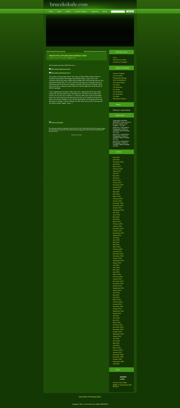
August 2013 (117, 263)
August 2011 (117, 313)
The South (116, 89)
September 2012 (118, 288)
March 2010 (117, 348)
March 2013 (117, 274)
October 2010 (117, 332)
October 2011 (117, 309)
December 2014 (118, 228)
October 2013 (117, 258)
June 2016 (116, 189)
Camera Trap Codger (120, 382)
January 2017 (117, 182)
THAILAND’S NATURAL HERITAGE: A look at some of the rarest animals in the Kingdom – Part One (122, 123)
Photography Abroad (119, 78)
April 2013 (116, 272)
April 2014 (116, 244)
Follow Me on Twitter (119, 60)
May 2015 (116, 217)
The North (116, 85)
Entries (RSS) (83, 396)
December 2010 (118, 327)
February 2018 (118, 169)
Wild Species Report (119, 98)
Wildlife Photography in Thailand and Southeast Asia (68, 3)
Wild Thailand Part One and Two (56, 51)
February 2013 (118, 276)
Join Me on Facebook (120, 62)
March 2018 (117, 166)
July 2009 (116, 364)
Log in (115, 57)
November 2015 (118, 205)
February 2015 (118, 224)
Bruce (69, 57)
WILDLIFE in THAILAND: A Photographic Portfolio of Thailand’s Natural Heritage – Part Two (121, 137)
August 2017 (117, 171)
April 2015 (116, 219)
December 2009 (118, 354)
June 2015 (116, 215)
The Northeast (117, 87)
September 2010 (118, 334)
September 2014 (118, 233)
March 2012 (117, 299)
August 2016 (117, 187)
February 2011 (117, 325)
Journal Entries (118, 76)
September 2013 (118, 260)
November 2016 (118, 185)
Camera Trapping (118, 73)
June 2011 (116, 318)
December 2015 (118, 203)
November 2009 (118, 357)
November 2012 (118, 283)
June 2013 (116, 267)
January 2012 (117, 304)
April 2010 (116, 345)
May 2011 (116, 320)
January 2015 (117, 226)
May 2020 (116, 157)
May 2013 (116, 270)
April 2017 (116, 178)
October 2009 (117, 359)
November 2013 (118, 256)
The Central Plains (119, 82)
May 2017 (116, 176)
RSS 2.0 (81, 129)
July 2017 (116, 173)
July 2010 (116, 338)
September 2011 (118, 311)
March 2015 (117, 221)
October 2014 (117, 231)
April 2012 (116, 297)
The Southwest (118, 94)
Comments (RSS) (95, 396)
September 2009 (118, 361)
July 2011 (116, 315)
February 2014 (118, 249)
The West (116, 96)
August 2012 (117, 290)
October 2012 (117, 286)
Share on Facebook (57, 122)
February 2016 (118, 198)
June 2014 (116, 240)
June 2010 (116, 341)
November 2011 (118, 306)
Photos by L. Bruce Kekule (121, 110)
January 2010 (117, 352)
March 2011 (117, 322)
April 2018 (116, 164)
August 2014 (117, 235)
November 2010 (118, 329)
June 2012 (116, 293)
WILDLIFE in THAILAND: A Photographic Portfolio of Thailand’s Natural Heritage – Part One (121, 144)
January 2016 (117, 201)
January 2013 (117, 279)
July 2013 (116, 265)
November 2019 (118, 162)
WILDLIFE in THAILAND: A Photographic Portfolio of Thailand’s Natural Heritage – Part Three (121, 130)
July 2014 (116, 237)
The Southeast (117, 92)
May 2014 (116, 242)
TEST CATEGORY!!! (119, 80)
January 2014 (117, 251)
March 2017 (117, 180)
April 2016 (116, 194)
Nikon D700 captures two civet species (95, 51)
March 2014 (117, 247)
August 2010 (117, 336)
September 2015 (118, 210)
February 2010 (118, 350)
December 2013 (118, 254)
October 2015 (117, 208)
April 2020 (116, 159)
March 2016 (117, 196)
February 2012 (118, 302)
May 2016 (116, 192)
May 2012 (116, 295)
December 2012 (118, 281)
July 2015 (116, 212)
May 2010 (116, 343)
